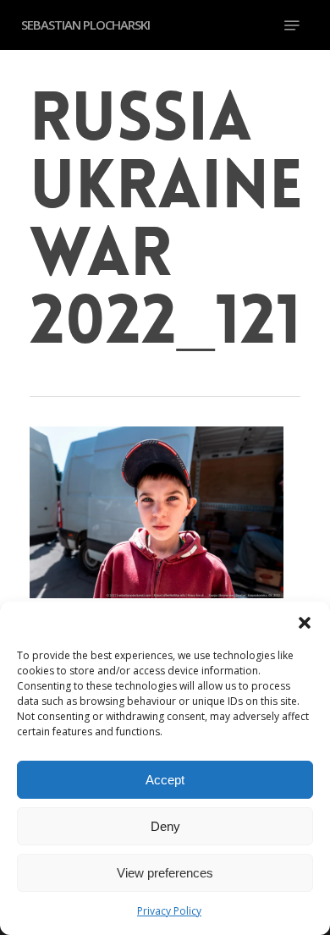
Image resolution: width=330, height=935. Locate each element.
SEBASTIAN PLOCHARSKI (85, 25)
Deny (165, 826)
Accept (165, 780)
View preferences (165, 873)
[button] (304, 622)
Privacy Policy (169, 911)
